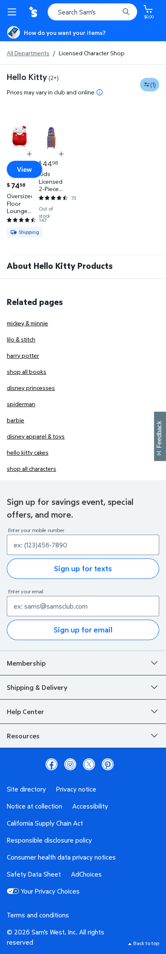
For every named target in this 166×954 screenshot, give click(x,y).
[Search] (126, 12)
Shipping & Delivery (37, 687)
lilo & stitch (21, 339)
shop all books (26, 371)
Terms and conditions (38, 915)
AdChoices (86, 874)
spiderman (21, 404)
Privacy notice (76, 789)
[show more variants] (29, 154)
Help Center (25, 711)
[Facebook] (51, 764)
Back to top (146, 943)
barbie (15, 420)
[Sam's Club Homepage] (34, 12)
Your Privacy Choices (50, 891)
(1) (153, 84)
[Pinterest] (108, 764)
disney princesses (31, 388)
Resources (23, 735)
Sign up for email (83, 629)
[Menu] (13, 12)
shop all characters (31, 468)
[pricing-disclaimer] (99, 92)
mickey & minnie (27, 323)
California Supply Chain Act (45, 823)
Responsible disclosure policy (49, 840)
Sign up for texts (83, 568)
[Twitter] (89, 764)
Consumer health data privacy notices (61, 857)
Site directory (26, 789)
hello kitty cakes (28, 452)
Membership (26, 663)
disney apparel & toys (36, 436)
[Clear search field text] (114, 11)
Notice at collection (34, 806)
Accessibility (90, 806)
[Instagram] (70, 764)
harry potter (23, 355)
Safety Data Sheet (34, 874)
